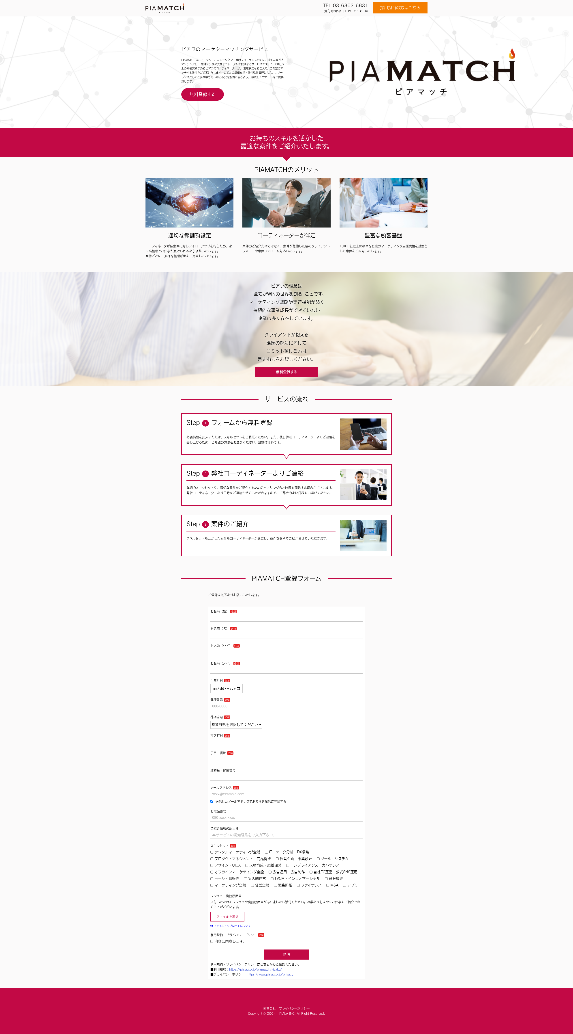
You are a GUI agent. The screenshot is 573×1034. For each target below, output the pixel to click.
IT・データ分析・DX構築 (289, 852)
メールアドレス (221, 787)
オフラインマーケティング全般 (239, 872)
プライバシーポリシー (294, 1008)
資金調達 (336, 878)
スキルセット (219, 845)
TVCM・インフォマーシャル (297, 878)
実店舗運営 (257, 878)
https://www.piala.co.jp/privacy (270, 974)
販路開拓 (285, 885)
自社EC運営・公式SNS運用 (335, 872)
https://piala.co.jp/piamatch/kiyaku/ (255, 969)
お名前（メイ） (221, 663)
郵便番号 (216, 699)
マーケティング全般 (230, 885)
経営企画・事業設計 (296, 859)
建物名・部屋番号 (222, 770)
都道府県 (216, 717)
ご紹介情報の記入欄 (224, 828)
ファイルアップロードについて (232, 925)
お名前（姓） (219, 611)
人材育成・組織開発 (265, 865)
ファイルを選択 (227, 916)
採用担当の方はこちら (400, 8)
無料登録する (202, 94)
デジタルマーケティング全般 (237, 852)
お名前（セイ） (221, 645)
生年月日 (216, 680)
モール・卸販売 (226, 878)
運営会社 (269, 1008)
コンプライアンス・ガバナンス (315, 865)
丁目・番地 (218, 752)
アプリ (352, 885)
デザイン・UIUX (227, 865)
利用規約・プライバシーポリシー (233, 934)
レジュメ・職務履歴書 (226, 895)
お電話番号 (218, 811)
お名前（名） (219, 628)
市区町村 (216, 735)
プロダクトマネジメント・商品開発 (242, 859)
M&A (334, 885)
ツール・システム (335, 859)
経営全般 (262, 885)
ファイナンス (311, 885)
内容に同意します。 (230, 941)
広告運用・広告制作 (289, 872)
